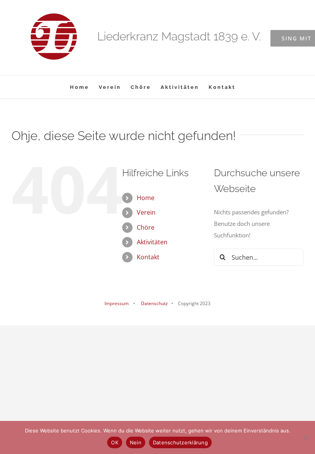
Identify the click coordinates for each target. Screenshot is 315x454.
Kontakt (148, 257)
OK (114, 442)
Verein (146, 212)
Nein (135, 442)
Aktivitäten (152, 242)
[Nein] (305, 437)
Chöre (145, 227)
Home (145, 198)
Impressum (116, 303)
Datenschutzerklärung (180, 442)
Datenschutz (154, 303)
